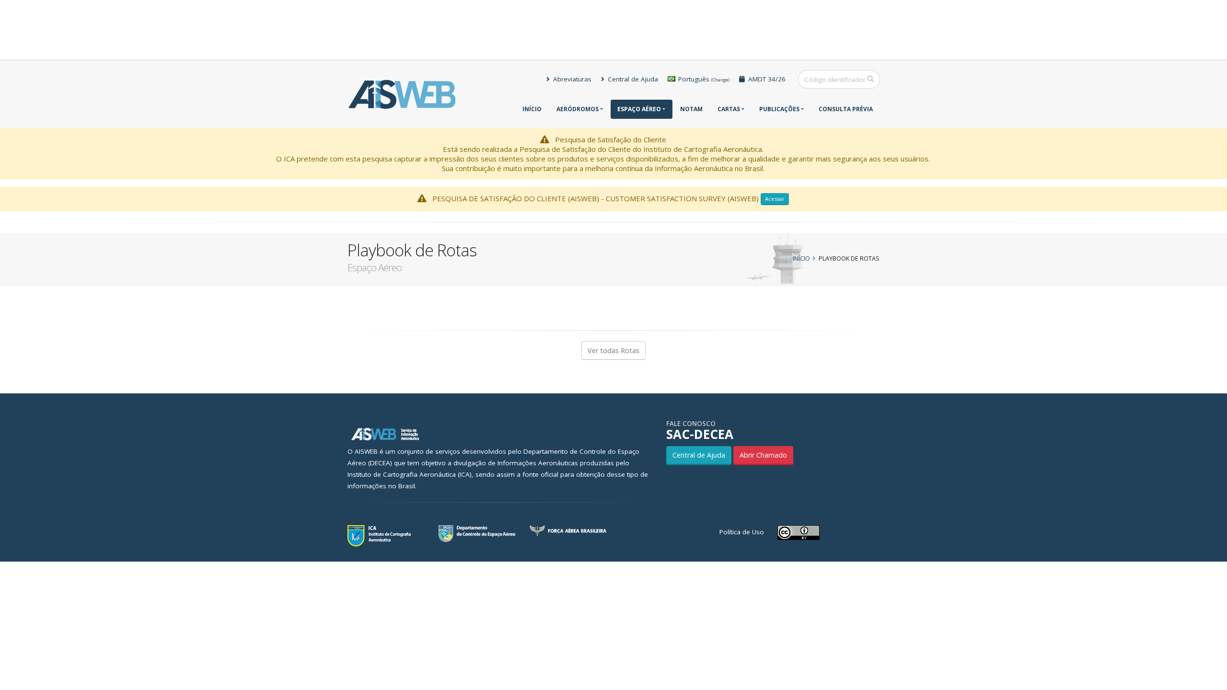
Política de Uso (741, 532)
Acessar (775, 198)
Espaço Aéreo (639, 109)
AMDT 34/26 (766, 79)
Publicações (779, 109)
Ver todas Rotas (613, 350)
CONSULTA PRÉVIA (846, 109)
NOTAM (691, 109)
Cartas (729, 109)
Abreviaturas (571, 79)
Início (532, 109)
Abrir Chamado (763, 455)
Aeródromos (577, 109)
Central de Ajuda (632, 79)
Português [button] (702, 79)
